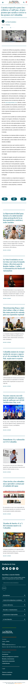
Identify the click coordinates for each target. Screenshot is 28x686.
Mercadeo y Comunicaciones (10, 609)
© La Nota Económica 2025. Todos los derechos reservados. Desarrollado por (14, 683)
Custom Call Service (8, 605)
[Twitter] (7, 568)
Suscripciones (6, 595)
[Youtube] (10, 568)
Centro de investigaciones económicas (12, 600)
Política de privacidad (6, 674)
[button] (3, 2)
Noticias (8, 24)
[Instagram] (14, 568)
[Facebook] (3, 568)
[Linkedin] (17, 568)
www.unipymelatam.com (11, 102)
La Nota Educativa (7, 619)
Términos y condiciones (7, 672)
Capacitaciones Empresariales (10, 614)
